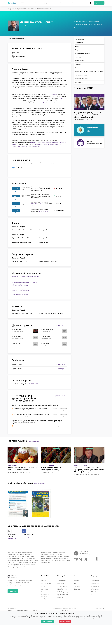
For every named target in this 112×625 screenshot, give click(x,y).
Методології (45, 589)
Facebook (95, 581)
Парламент (63, 3)
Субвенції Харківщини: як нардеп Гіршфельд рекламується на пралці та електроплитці (89, 469)
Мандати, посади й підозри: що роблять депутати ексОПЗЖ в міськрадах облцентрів (87, 115)
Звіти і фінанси (46, 583)
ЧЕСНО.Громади (63, 592)
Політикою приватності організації (88, 618)
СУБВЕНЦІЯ (84, 465)
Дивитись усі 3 (60, 368)
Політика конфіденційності (47, 598)
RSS (75, 583)
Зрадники (46, 3)
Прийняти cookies (47, 621)
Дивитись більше (34, 441)
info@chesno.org (99, 608)
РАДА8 (43, 465)
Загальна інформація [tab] (16, 38)
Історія (43, 586)
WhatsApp (95, 586)
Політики (38, 3)
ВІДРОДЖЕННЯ (33, 384)
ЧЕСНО (23, 3)
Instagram (95, 583)
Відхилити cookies (65, 621)
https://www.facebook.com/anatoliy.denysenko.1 (87, 21)
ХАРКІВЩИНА (12, 465)
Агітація (54, 3)
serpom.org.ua (26, 537)
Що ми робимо (62, 576)
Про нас (43, 581)
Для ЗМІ (76, 581)
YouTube (95, 592)
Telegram (95, 589)
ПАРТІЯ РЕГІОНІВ (36, 203)
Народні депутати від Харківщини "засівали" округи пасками (22, 468)
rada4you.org (12, 538)
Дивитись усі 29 (60, 325)
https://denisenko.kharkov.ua (82, 27)
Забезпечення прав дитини (20, 294)
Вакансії (77, 586)
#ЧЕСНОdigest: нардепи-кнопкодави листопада (51, 468)
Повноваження (76, 3)
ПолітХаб (60, 583)
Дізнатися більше (60, 396)
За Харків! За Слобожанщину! (20, 290)
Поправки (60, 597)
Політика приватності (45, 593)
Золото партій (62, 586)
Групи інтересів (62, 595)
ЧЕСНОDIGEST (51, 465)
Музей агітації (62, 589)
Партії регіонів (53, 94)
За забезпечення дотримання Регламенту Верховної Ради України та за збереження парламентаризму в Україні (24, 284)
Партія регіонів (21, 167)
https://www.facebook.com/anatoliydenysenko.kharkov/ (89, 24)
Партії (30, 3)
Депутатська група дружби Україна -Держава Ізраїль (25, 277)
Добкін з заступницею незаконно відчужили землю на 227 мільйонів (35, 405)
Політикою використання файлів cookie (55, 618)
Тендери (77, 589)
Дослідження (61, 581)
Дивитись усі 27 (60, 364)
